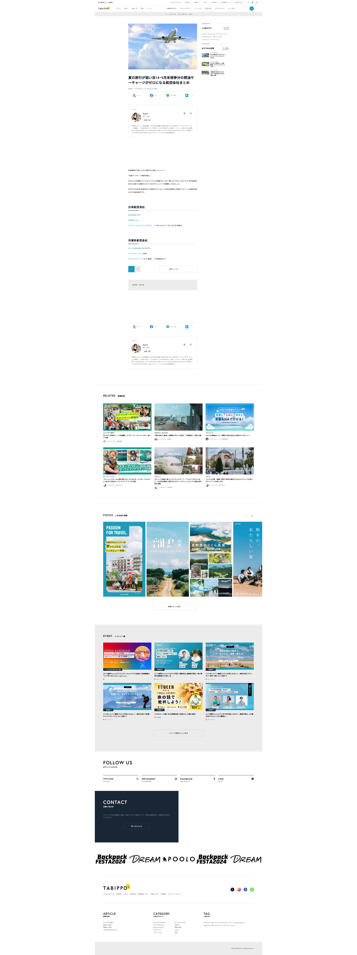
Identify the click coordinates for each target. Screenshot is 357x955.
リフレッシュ (198, 8)
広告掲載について (226, 2)
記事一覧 (134, 8)
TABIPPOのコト (207, 37)
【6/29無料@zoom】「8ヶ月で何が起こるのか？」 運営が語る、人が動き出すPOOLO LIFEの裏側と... (230, 715)
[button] (252, 516)
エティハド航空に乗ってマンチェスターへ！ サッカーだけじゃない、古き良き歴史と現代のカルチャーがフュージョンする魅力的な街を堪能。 (178, 481)
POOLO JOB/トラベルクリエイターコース (215, 34)
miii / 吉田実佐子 (223, 439)
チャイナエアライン (135, 253)
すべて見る (225, 48)
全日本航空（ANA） (134, 215)
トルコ (208, 477)
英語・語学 (208, 8)
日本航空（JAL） (133, 220)
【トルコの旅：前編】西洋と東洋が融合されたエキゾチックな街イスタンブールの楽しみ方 (229, 480)
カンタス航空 (133, 248)
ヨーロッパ (206, 39)
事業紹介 (196, 2)
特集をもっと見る (174, 607)
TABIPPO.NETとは (176, 2)
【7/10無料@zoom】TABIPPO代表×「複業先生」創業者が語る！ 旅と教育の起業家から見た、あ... (178, 675)
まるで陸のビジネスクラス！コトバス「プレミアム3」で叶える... (217, 56)
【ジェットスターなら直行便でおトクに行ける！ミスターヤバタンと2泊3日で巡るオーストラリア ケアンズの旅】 (127, 480)
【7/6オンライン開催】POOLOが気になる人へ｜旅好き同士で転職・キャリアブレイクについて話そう (126, 715)
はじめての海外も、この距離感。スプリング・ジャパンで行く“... (217, 65)
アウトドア (209, 433)
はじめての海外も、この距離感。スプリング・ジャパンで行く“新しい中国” (127, 436)
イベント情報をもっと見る (178, 733)
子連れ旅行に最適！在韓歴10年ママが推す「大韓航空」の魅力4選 (177, 435)
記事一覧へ (147, 120)
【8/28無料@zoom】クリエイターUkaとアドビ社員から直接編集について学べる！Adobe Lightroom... (126, 675)
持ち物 (177, 925)
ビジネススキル (219, 8)
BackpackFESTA (185, 8)
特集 (142, 8)
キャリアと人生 (180, 922)
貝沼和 (169, 439)
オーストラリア (108, 477)
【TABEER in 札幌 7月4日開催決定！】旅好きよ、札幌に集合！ (175, 714)
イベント (149, 8)
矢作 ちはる (119, 485)
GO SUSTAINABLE (159, 922)
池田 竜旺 (119, 441)
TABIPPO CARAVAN (161, 433)
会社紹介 (187, 2)
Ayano (145, 114)
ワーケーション (215, 39)
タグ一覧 (226, 28)
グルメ (177, 930)
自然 (176, 932)
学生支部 (214, 2)
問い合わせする (136, 826)
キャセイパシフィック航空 (137, 259)
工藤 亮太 (169, 487)
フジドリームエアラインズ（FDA (139, 225)
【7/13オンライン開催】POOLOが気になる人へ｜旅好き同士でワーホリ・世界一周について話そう (229, 675)
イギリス (157, 477)
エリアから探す (214, 52)
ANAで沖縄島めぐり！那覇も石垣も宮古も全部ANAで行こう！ (228, 435)
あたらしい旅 (217, 37)
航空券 (135, 285)
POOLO (205, 2)
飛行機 (141, 285)
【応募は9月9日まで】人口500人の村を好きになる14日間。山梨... (217, 73)
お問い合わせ (239, 2)
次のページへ (174, 269)
